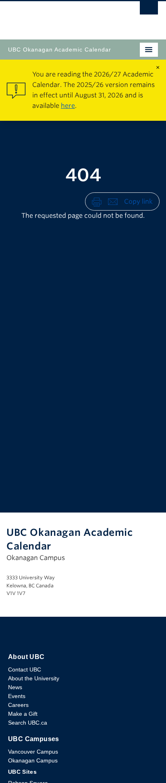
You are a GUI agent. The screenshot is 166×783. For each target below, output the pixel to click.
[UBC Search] (149, 10)
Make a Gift (22, 714)
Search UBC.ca (27, 722)
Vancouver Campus (33, 751)
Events (16, 696)
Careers (18, 705)
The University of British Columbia (60, 16)
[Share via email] (113, 201)
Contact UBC (24, 669)
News (15, 687)
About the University (33, 678)
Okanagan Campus (33, 760)
